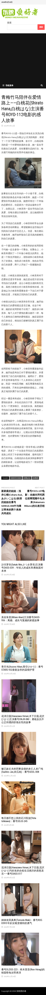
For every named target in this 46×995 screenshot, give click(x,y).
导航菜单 (9, 85)
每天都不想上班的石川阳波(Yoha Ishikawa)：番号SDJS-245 (18, 820)
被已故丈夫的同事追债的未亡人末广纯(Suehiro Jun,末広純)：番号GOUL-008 (22, 770)
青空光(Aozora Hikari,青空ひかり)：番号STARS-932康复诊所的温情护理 (22, 668)
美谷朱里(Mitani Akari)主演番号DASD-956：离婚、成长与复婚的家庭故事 (20, 619)
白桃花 (35, 478)
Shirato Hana (16, 478)
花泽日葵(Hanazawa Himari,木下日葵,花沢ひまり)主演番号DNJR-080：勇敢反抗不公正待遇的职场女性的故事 (22, 719)
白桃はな (27, 478)
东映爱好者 (21, 991)
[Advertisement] (23, 58)
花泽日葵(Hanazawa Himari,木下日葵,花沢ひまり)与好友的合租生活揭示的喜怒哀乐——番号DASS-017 (22, 870)
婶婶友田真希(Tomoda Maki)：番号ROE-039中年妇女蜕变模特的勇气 (22, 922)
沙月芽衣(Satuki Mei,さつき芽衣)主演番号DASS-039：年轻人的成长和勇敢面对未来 (22, 567)
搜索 (9, 22)
